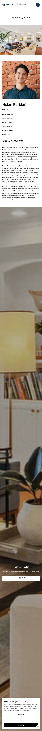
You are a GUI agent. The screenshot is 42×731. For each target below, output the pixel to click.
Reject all (21, 714)
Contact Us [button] (21, 578)
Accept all (21, 725)
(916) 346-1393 (7, 126)
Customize (21, 720)
